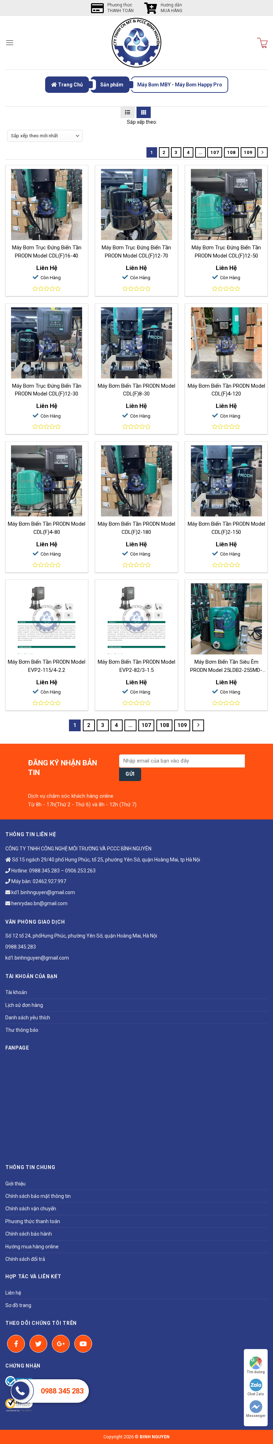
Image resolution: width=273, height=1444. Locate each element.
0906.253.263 (80, 871)
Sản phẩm (111, 84)
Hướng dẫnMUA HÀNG (171, 7)
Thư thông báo (21, 1030)
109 (248, 152)
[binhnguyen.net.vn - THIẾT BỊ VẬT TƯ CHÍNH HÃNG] (136, 43)
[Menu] (9, 42)
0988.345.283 (44, 871)
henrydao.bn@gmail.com (39, 903)
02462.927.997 (49, 881)
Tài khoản (16, 992)
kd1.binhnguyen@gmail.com (42, 892)
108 (231, 152)
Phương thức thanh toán (32, 1221)
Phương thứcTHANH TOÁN (120, 7)
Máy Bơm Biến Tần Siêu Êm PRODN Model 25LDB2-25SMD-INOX (226, 670)
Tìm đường (256, 1372)
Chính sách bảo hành (28, 1234)
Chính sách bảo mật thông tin (38, 1196)
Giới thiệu (15, 1183)
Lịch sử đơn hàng (24, 1005)
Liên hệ (13, 1293)
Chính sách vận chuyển (30, 1208)
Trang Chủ (70, 84)
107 (214, 152)
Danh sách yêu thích (27, 1017)
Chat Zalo (255, 1394)
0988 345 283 (62, 1391)
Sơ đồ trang (18, 1305)
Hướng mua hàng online (32, 1246)
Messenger (256, 1416)
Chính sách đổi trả (25, 1259)
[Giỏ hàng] (262, 43)
